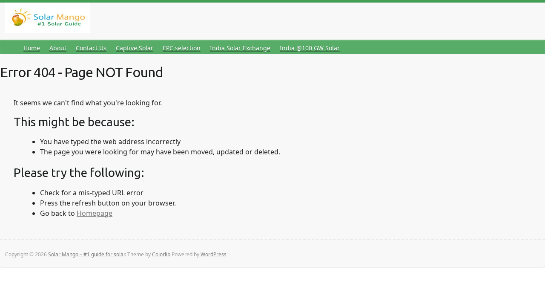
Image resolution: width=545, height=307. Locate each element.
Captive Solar (134, 48)
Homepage (94, 213)
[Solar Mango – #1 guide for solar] (47, 19)
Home (31, 48)
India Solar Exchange (240, 48)
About (57, 48)
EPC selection (182, 48)
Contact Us (91, 48)
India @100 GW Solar (310, 48)
